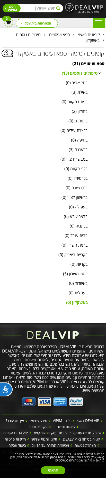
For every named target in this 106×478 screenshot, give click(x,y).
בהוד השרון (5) (75, 274)
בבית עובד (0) (76, 235)
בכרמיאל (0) (78, 178)
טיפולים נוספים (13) (80, 73)
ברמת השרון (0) (74, 245)
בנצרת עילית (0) (74, 130)
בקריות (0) (79, 264)
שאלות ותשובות (64, 426)
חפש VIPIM (12, 8)
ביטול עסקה (17, 445)
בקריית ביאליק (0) (73, 254)
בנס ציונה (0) (77, 188)
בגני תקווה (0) (76, 168)
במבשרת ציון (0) (74, 159)
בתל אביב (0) (77, 82)
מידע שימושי (38, 420)
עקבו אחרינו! (38, 426)
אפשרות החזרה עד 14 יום (50, 445)
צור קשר (39, 432)
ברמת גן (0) (78, 121)
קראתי (53, 470)
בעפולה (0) (78, 207)
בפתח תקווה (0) (74, 102)
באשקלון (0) (77, 302)
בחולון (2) (80, 111)
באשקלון (93, 40)
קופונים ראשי (89, 34)
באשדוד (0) (78, 283)
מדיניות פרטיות (15, 439)
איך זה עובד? (15, 420)
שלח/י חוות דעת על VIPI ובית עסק (76, 432)
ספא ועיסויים (59, 34)
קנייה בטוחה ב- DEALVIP (81, 439)
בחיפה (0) (79, 140)
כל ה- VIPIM (62, 420)
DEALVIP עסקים (15, 432)
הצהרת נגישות (85, 445)
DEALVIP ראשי (88, 420)
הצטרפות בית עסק (37, 23)
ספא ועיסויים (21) (88, 63)
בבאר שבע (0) (76, 216)
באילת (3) (80, 92)
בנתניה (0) (79, 226)
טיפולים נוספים (28, 34)
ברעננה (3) (78, 149)
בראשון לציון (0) (74, 197)
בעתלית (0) (78, 293)
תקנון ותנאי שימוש (44, 439)
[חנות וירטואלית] (52, 401)
